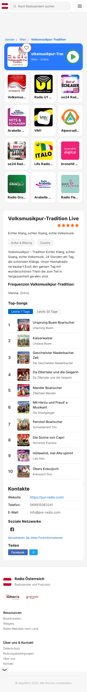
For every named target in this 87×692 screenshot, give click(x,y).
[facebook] (12, 529)
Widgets (8, 623)
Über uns (9, 658)
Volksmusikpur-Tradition (48, 39)
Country (45, 242)
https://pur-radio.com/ (47, 497)
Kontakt (8, 663)
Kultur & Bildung (21, 242)
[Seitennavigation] (80, 6)
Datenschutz (11, 648)
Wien (23, 39)
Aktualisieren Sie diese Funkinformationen (35, 537)
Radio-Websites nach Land (20, 628)
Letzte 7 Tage (20, 311)
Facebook (17, 552)
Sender (10, 39)
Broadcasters (12, 618)
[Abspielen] (73, 56)
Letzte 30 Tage (47, 311)
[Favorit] (26, 48)
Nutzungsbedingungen (18, 653)
